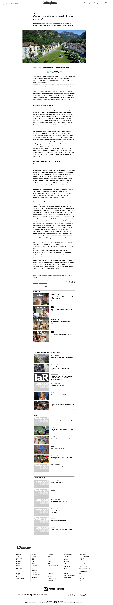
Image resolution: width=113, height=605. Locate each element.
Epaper (101, 3)
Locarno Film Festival (53, 565)
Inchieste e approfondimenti (67, 561)
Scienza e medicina (84, 556)
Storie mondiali (35, 568)
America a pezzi (20, 578)
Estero (18, 573)
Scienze (50, 560)
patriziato (51, 280)
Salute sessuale (67, 579)
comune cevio (36, 280)
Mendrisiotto (19, 563)
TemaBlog (82, 563)
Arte (33, 579)
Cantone (18, 554)
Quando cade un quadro (69, 575)
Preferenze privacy (36, 595)
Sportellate (34, 570)
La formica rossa (52, 578)
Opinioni (50, 573)
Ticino (17, 556)
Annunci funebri (47, 594)
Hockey (34, 556)
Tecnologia (66, 564)
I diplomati (66, 573)
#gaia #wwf (82, 564)
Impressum (29, 594)
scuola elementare (43, 283)
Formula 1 (34, 565)
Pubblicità (41, 594)
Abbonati (95, 3)
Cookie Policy (27, 595)
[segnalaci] (90, 3)
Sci (33, 561)
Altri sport (34, 567)
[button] (65, 595)
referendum (35, 283)
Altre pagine (82, 571)
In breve (81, 576)
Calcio (33, 558)
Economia (50, 570)
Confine (18, 575)
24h (80, 573)
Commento (50, 575)
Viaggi (65, 563)
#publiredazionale (83, 566)
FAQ (37, 594)
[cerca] (85, 3)
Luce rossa (34, 572)
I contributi (50, 580)
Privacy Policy (19, 595)
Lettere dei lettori (68, 554)
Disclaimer (24, 594)
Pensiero (50, 558)
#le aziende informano (84, 568)
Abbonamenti (18, 594)
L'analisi (50, 576)
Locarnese (18, 560)
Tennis (33, 563)
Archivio (81, 575)
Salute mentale (67, 577)
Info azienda (82, 578)
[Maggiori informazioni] (61, 72)
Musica (49, 563)
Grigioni (18, 565)
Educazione (82, 558)
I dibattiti (66, 556)
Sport (33, 554)
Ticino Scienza (83, 554)
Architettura (66, 570)
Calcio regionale (36, 560)
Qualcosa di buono (83, 560)
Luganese (18, 561)
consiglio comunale (44, 280)
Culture (34, 577)
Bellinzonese (19, 558)
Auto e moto (67, 571)
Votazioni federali (20, 570)
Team (80, 580)
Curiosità (66, 568)
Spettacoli (50, 554)
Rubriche (66, 559)
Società (50, 561)
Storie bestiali (67, 566)
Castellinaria (50, 567)
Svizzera (18, 568)
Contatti (34, 594)
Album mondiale (36, 574)
